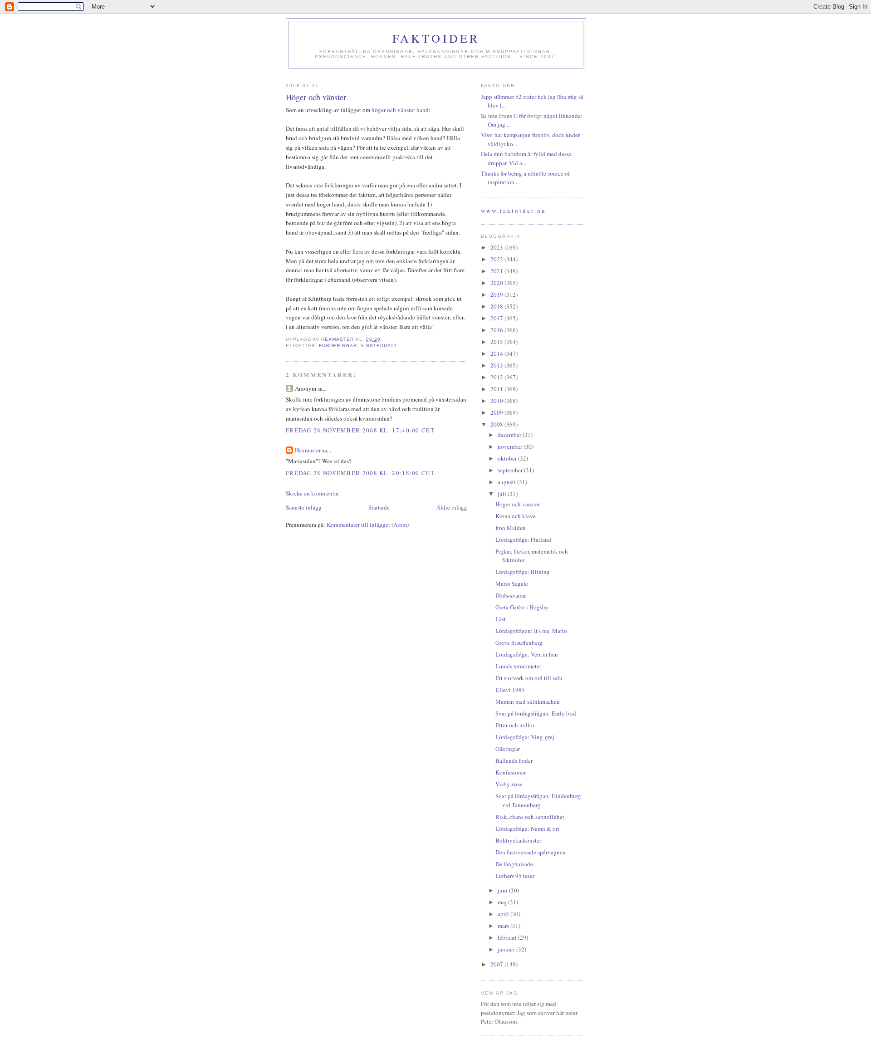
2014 (497, 353)
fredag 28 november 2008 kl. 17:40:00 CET (360, 430)
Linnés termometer (518, 666)
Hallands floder (514, 760)
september (511, 470)
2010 (497, 401)
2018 (497, 306)
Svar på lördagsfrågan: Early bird (535, 713)
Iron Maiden (510, 528)
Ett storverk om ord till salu (529, 678)
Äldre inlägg (451, 507)
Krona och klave (515, 516)
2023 (497, 247)
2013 (497, 365)
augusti (507, 482)
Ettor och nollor (514, 725)
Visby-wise (509, 784)
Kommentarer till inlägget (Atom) (368, 524)
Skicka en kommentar (312, 493)
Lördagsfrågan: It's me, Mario (531, 631)
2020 (497, 283)
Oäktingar (507, 749)
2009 (497, 412)
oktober (508, 458)
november (511, 446)
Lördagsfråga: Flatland (523, 539)
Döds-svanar (510, 595)
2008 (497, 424)
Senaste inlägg (304, 507)
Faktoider (436, 38)
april (504, 914)
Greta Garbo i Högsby (521, 607)
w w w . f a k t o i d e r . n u (513, 210)
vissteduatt (379, 345)
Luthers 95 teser (514, 876)
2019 (497, 294)
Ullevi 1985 (510, 690)
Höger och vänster (517, 504)
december (510, 435)
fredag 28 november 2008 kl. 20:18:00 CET (360, 473)
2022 (497, 259)
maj (503, 902)
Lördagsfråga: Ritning (522, 572)
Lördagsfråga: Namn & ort (527, 828)
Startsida (379, 507)
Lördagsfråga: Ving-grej (524, 737)
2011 (497, 389)
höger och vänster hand (400, 110)
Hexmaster (308, 450)
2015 (497, 342)
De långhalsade (514, 864)
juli (503, 494)
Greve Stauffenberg (519, 642)
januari (507, 949)
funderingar (338, 345)
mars (504, 926)
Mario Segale (511, 583)
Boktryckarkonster (518, 840)
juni (503, 890)
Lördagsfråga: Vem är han (526, 654)
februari (508, 937)
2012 (497, 377)
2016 (497, 330)
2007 (497, 964)
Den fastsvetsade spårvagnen (530, 852)
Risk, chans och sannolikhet (529, 817)
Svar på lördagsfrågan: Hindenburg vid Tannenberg (538, 800)
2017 (497, 318)
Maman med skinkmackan (527, 701)
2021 (497, 271)
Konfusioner (510, 772)
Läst (500, 619)
